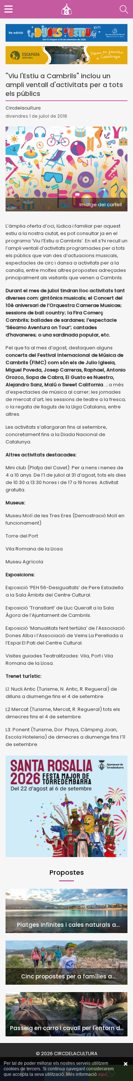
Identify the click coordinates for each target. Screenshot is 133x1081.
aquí (102, 1074)
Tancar (126, 1064)
